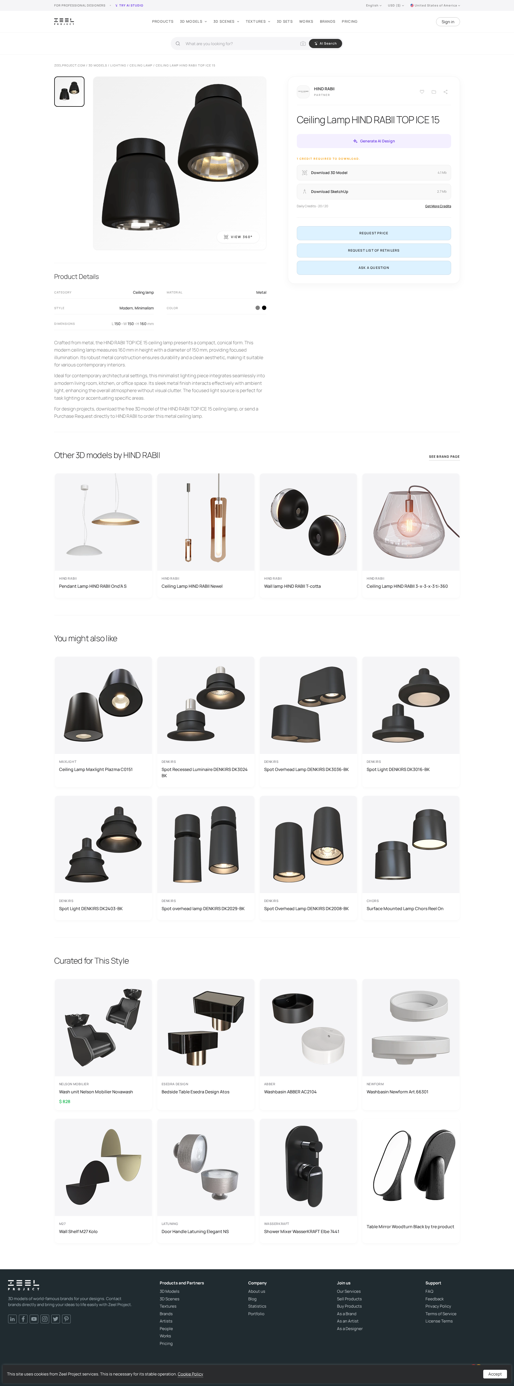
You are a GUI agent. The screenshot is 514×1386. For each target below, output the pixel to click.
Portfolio (256, 1314)
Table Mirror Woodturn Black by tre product (410, 1227)
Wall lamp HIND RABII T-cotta (292, 586)
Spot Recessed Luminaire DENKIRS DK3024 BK (205, 772)
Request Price (374, 233)
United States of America (436, 5)
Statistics (257, 1306)
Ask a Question (374, 267)
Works (306, 21)
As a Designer (350, 1328)
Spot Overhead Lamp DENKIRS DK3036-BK (306, 769)
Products (162, 21)
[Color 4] (264, 308)
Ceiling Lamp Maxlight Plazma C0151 (96, 769)
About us (256, 1291)
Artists (166, 1321)
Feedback (435, 1299)
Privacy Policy (438, 1306)
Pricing (350, 21)
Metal (261, 292)
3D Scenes (224, 21)
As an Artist (348, 1321)
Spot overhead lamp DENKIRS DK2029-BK (203, 908)
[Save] (422, 91)
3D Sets (285, 21)
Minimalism (144, 307)
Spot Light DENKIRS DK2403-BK (91, 908)
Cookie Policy (190, 1374)
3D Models (191, 21)
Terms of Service (441, 1314)
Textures (256, 21)
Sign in (448, 22)
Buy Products (349, 1306)
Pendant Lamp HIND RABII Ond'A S (93, 586)
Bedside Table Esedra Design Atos (195, 1092)
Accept (495, 1374)
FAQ (429, 1291)
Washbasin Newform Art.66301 (397, 1092)
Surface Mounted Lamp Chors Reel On (405, 908)
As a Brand (346, 1314)
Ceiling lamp (143, 292)
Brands (328, 21)
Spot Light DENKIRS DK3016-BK (398, 769)
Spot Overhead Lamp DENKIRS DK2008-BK (306, 908)
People (166, 1328)
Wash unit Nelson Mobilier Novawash (96, 1092)
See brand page (444, 456)
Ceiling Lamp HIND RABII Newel (192, 586)
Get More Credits (438, 206)
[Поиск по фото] (303, 43)
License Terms (439, 1321)
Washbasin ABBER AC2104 (290, 1092)
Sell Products (349, 1299)
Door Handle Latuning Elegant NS (195, 1231)
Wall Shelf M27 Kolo (78, 1231)
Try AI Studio (131, 5)
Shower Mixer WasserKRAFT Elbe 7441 (301, 1231)
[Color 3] (258, 308)
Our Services (349, 1291)
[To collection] (433, 91)
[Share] (445, 91)
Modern (126, 307)
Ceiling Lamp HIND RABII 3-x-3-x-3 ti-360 (407, 586)
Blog (252, 1299)
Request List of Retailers (374, 250)
